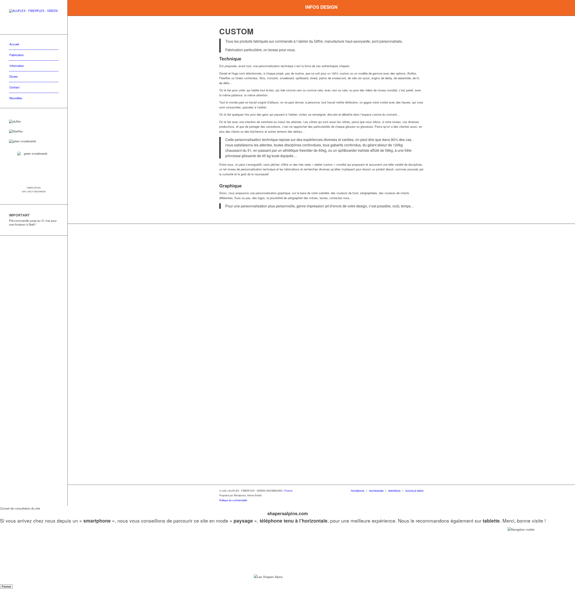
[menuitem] (34, 44)
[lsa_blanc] (33, 17)
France (288, 490)
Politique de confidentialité (233, 500)
